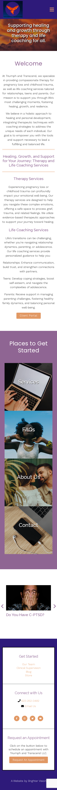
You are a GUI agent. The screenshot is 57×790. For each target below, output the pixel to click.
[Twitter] (32, 718)
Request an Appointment (29, 759)
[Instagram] (24, 718)
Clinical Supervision (29, 667)
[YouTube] (40, 718)
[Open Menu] (52, 9)
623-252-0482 (30, 700)
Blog (28, 671)
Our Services (28, 400)
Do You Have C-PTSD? (25, 615)
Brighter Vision (37, 780)
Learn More (28, 448)
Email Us (30, 706)
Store (28, 675)
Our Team (28, 664)
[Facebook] (16, 718)
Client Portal (28, 315)
